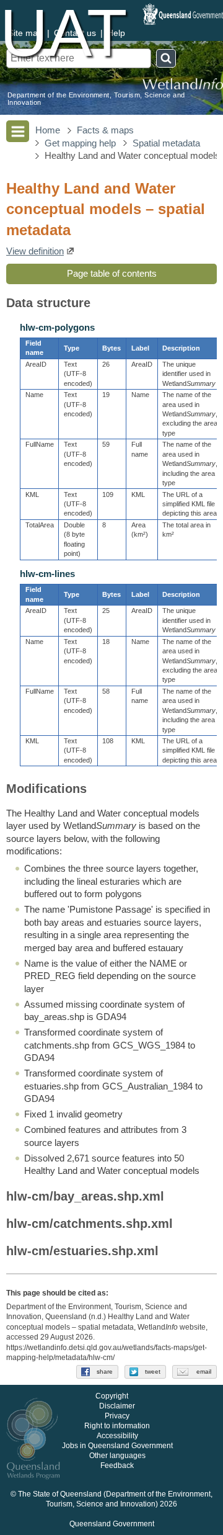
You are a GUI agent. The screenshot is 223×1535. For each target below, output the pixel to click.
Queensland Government (111, 1523)
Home (47, 130)
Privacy (117, 1416)
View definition (35, 251)
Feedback (117, 1465)
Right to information (117, 1425)
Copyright (111, 1396)
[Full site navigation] (17, 131)
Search (166, 58)
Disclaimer (117, 1406)
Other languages (117, 1455)
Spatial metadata (166, 143)
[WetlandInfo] (182, 84)
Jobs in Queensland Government (117, 1445)
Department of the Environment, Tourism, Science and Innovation (96, 98)
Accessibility (117, 1435)
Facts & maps (105, 130)
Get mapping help (80, 143)
